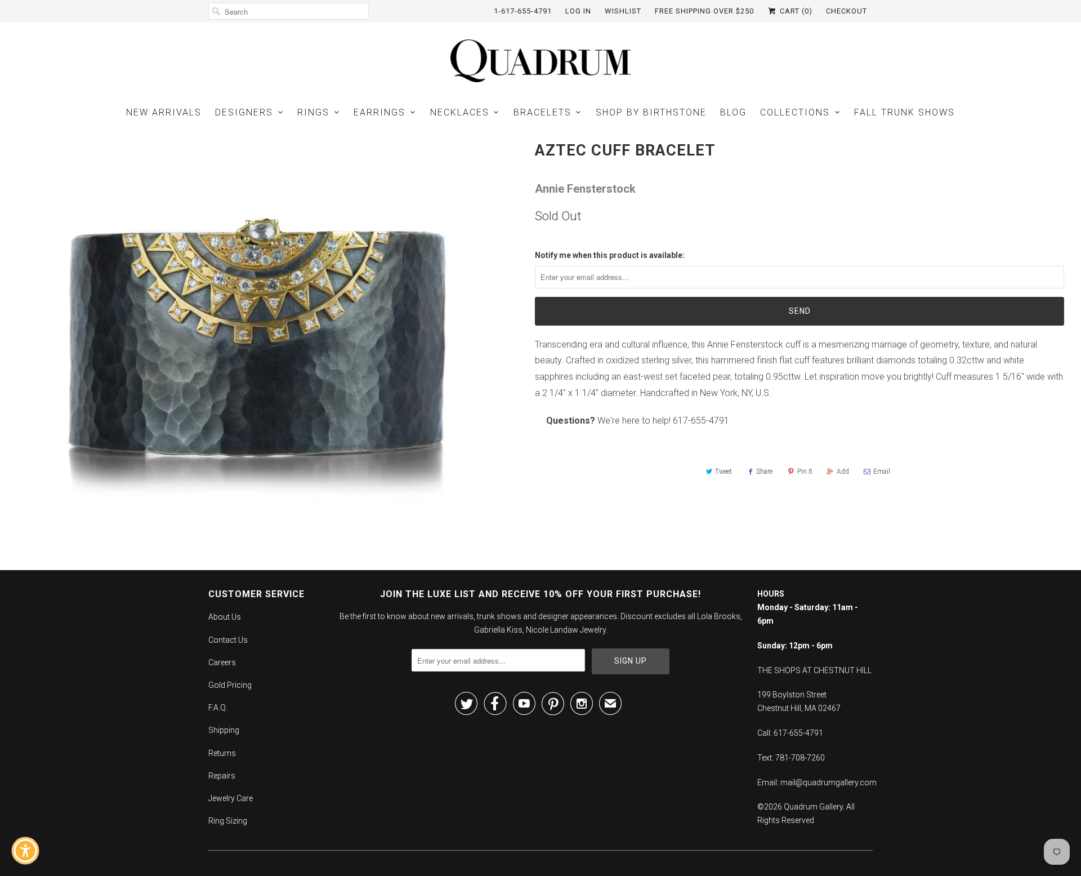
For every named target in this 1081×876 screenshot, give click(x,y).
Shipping (223, 730)
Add (843, 471)
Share (764, 471)
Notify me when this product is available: (610, 255)
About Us (224, 616)
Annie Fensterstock (585, 188)
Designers (244, 112)
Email (881, 471)
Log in (578, 11)
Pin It (804, 471)
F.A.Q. (217, 707)
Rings (313, 112)
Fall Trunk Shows (904, 112)
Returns (222, 753)
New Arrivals (164, 112)
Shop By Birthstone (651, 112)
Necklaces (459, 112)
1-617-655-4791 (523, 11)
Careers (222, 662)
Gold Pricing (230, 685)
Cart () (795, 11)
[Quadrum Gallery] (540, 60)
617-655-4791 (701, 420)
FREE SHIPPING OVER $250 (704, 11)
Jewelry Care (230, 798)
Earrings (379, 112)
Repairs (221, 775)
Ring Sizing (227, 820)
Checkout (846, 11)
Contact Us (228, 639)
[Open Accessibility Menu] (25, 851)
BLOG (733, 112)
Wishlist (623, 11)
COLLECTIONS (795, 112)
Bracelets (542, 112)
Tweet (723, 471)
